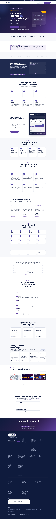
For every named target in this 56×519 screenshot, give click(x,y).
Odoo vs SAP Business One (21, 458)
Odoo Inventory (10, 481)
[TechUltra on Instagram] (12, 444)
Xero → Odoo (30, 457)
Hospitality (9, 464)
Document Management (33, 450)
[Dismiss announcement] (47, 0)
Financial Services (10, 468)
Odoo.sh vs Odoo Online (21, 457)
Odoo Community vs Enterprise (21, 456)
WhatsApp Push (32, 438)
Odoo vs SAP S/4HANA (20, 464)
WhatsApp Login (32, 439)
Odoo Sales (9, 482)
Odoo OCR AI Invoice (33, 441)
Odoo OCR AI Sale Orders (33, 442)
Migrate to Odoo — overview (32, 455)
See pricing (32, 426)
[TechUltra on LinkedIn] (8, 444)
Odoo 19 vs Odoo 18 (20, 475)
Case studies (41, 440)
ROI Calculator (40, 458)
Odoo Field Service (10, 491)
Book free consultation (25, 426)
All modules (9, 493)
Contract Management (33, 449)
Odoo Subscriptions (10, 490)
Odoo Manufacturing (10, 480)
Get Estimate (40, 457)
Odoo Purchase (10, 483)
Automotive (9, 456)
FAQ (40, 442)
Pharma (9, 457)
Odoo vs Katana (20, 467)
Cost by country (37, 484)
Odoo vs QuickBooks (20, 468)
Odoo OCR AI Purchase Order (34, 443)
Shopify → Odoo (23, 480)
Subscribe (18, 441)
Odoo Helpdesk (10, 492)
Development (23, 438)
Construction (9, 458)
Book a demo (40, 456)
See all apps (42, 350)
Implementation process (38, 483)
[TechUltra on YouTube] (13, 444)
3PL (8, 467)
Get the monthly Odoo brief (11, 440)
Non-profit (9, 474)
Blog (40, 441)
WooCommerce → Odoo (24, 482)
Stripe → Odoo (23, 492)
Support (23, 443)
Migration (23, 440)
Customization (23, 439)
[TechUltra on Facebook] (10, 444)
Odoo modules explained (38, 481)
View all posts (42, 371)
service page (30, 399)
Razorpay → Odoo (24, 493)
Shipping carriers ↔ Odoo (25, 491)
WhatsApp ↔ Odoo (24, 494)
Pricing (39, 455)
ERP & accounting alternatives (21, 455)
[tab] (37, 25)
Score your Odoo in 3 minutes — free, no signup (17, 74)
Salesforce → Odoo (24, 483)
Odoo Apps (36, 482)
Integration (23, 441)
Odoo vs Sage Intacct (20, 465)
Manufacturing (10, 455)
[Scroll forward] (45, 357)
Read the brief (32, 0)
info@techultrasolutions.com (31, 428)
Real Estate (9, 465)
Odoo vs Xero (19, 469)
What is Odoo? (36, 480)
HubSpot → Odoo (24, 484)
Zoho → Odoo (30, 464)
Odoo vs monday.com (20, 466)
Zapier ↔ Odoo (23, 490)
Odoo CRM (9, 484)
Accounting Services (24, 442)
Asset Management (33, 448)
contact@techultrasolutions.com (12, 514)
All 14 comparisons (27, 274)
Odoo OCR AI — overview (33, 440)
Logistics (9, 466)
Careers (40, 438)
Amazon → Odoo (23, 481)
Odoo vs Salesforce (20, 474)
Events (40, 439)
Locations (41, 443)
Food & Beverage (10, 469)
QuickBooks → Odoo (31, 456)
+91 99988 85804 (24, 428)
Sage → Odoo (30, 458)
